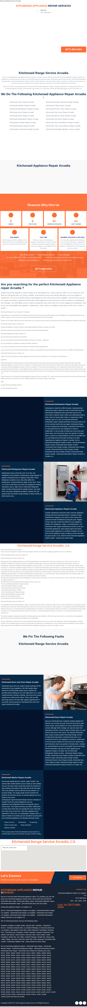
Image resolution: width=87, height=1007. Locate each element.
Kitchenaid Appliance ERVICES (21, 891)
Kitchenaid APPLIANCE (43, 5)
